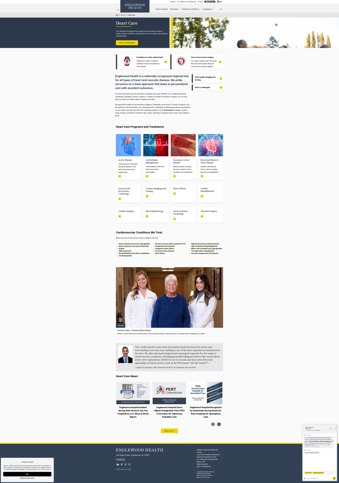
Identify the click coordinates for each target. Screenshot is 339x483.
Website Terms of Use (27, 478)
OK (27, 474)
